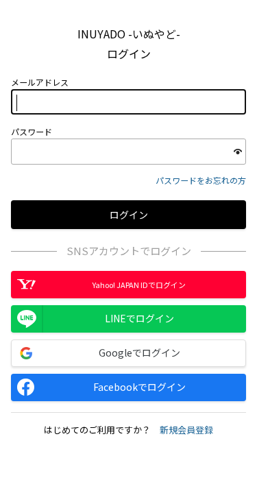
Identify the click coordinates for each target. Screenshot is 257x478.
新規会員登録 (186, 429)
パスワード (31, 131)
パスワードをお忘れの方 (201, 180)
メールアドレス (40, 82)
